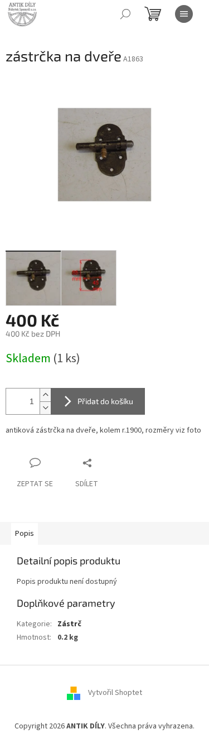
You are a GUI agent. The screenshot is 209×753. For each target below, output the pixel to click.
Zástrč (69, 624)
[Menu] (184, 14)
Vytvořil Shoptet (115, 692)
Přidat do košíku (105, 401)
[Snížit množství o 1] (45, 407)
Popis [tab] (24, 533)
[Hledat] (125, 14)
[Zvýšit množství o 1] (45, 395)
